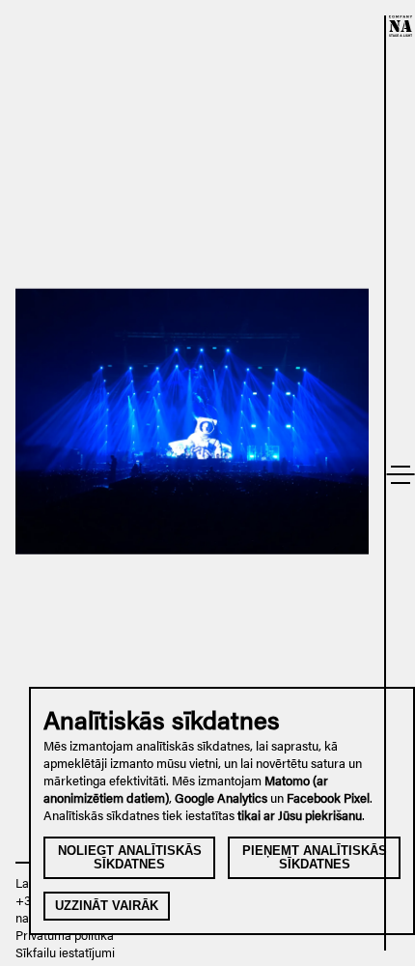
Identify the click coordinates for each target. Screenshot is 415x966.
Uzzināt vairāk (106, 905)
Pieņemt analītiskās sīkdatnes (314, 856)
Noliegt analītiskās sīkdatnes (130, 856)
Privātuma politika (64, 935)
